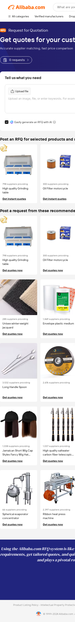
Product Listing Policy (26, 604)
